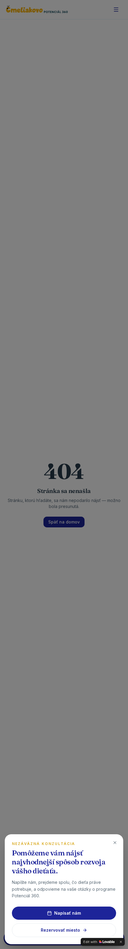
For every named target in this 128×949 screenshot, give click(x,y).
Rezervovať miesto (60, 930)
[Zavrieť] (115, 842)
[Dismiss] (120, 941)
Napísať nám (67, 913)
